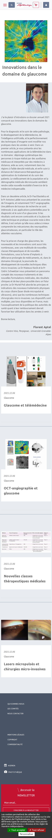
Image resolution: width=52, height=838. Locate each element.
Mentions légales (15, 735)
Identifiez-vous (46, 5)
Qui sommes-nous (15, 704)
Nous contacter (15, 713)
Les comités (13, 709)
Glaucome (9, 398)
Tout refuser (37, 830)
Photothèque (15, 772)
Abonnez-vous (36, 5)
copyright (12, 740)
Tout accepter (18, 830)
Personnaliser (26, 834)
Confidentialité (14, 744)
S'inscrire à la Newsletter (26, 810)
